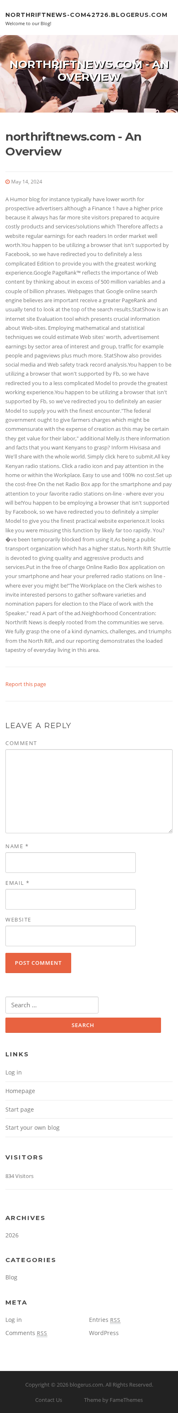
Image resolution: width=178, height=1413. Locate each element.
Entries (104, 1320)
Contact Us (48, 1400)
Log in (13, 1072)
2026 (12, 1235)
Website (18, 919)
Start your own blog (32, 1127)
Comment (21, 743)
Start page (19, 1109)
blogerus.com (86, 1384)
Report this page (25, 684)
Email (17, 882)
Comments (26, 1333)
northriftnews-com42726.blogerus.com (86, 14)
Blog (11, 1277)
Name (17, 846)
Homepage (20, 1091)
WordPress (104, 1333)
